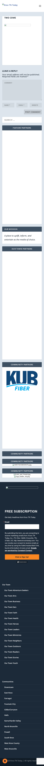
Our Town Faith (10, 613)
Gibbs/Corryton (10, 709)
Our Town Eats (10, 607)
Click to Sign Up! (22, 557)
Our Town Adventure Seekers (16, 590)
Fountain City (10, 704)
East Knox (8, 693)
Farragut (8, 698)
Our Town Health (11, 618)
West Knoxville (10, 749)
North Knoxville (11, 726)
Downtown (8, 687)
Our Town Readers (11, 652)
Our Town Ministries (12, 635)
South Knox (9, 737)
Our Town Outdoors (12, 646)
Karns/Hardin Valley (12, 721)
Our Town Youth (11, 663)
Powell (7, 732)
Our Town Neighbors (13, 641)
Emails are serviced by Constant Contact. (21, 549)
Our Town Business (12, 601)
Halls (6, 715)
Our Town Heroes (11, 624)
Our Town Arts (10, 596)
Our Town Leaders (11, 629)
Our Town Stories (11, 657)
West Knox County (12, 743)
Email (7, 522)
